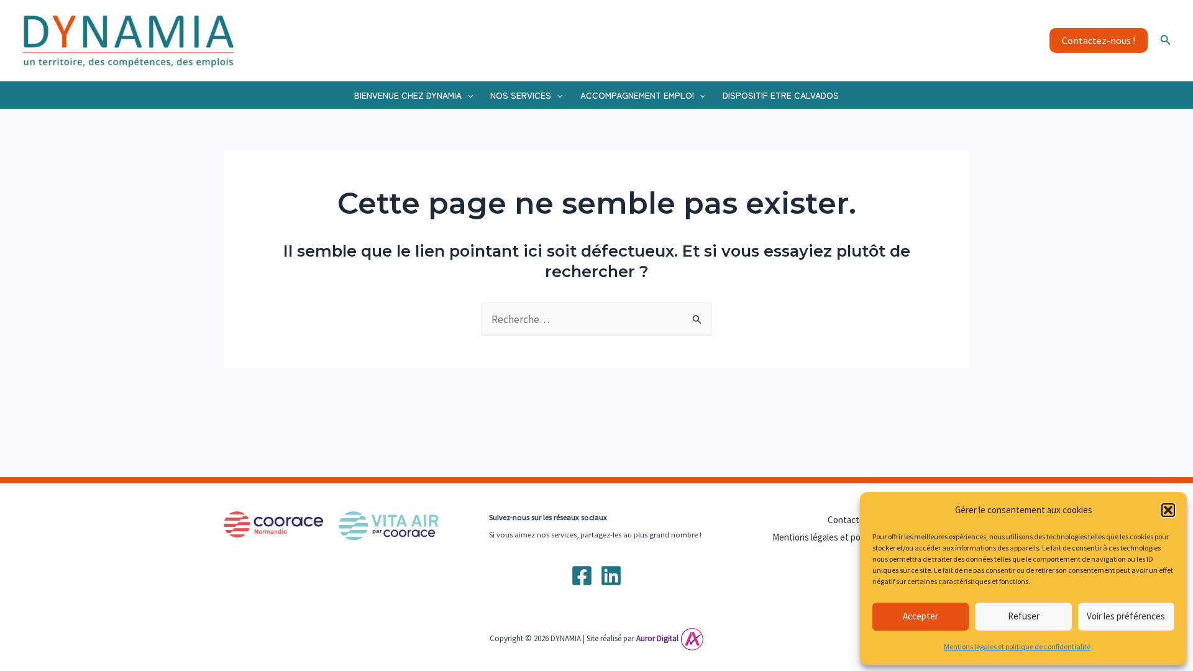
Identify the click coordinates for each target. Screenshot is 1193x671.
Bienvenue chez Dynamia (408, 95)
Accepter (920, 616)
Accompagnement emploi (637, 95)
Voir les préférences (1126, 616)
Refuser (1024, 616)
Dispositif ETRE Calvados (781, 95)
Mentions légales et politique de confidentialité (1017, 646)
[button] (1168, 510)
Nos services (520, 95)
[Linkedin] (611, 576)
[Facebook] (582, 576)
